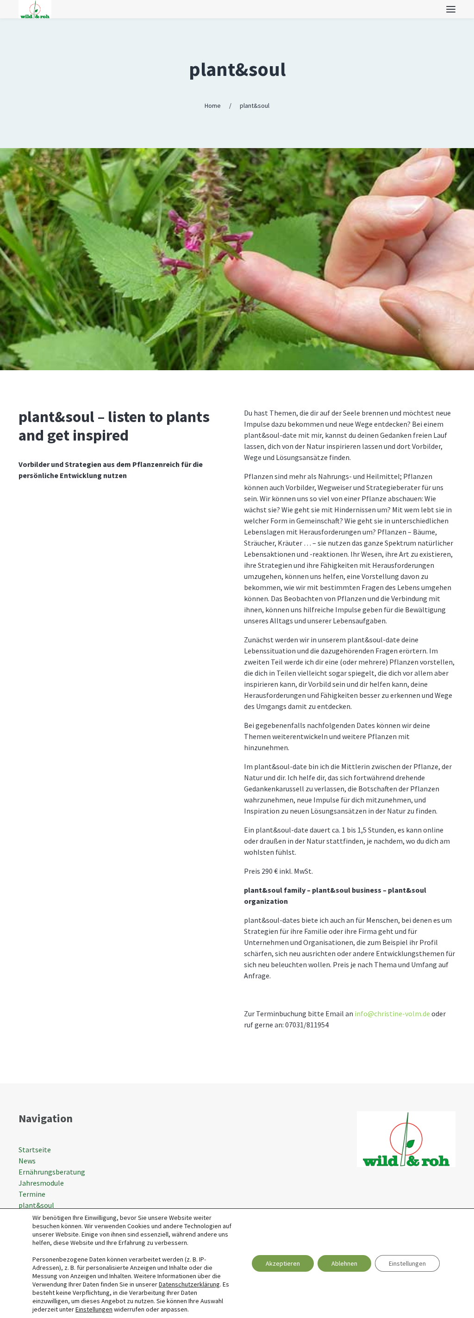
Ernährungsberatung (52, 1171)
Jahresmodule (41, 1182)
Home (213, 105)
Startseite (35, 1149)
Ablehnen (344, 1263)
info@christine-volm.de (392, 1013)
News (27, 1160)
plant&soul (237, 69)
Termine (32, 1194)
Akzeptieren (283, 1263)
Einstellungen (93, 1309)
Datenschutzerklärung (189, 1284)
